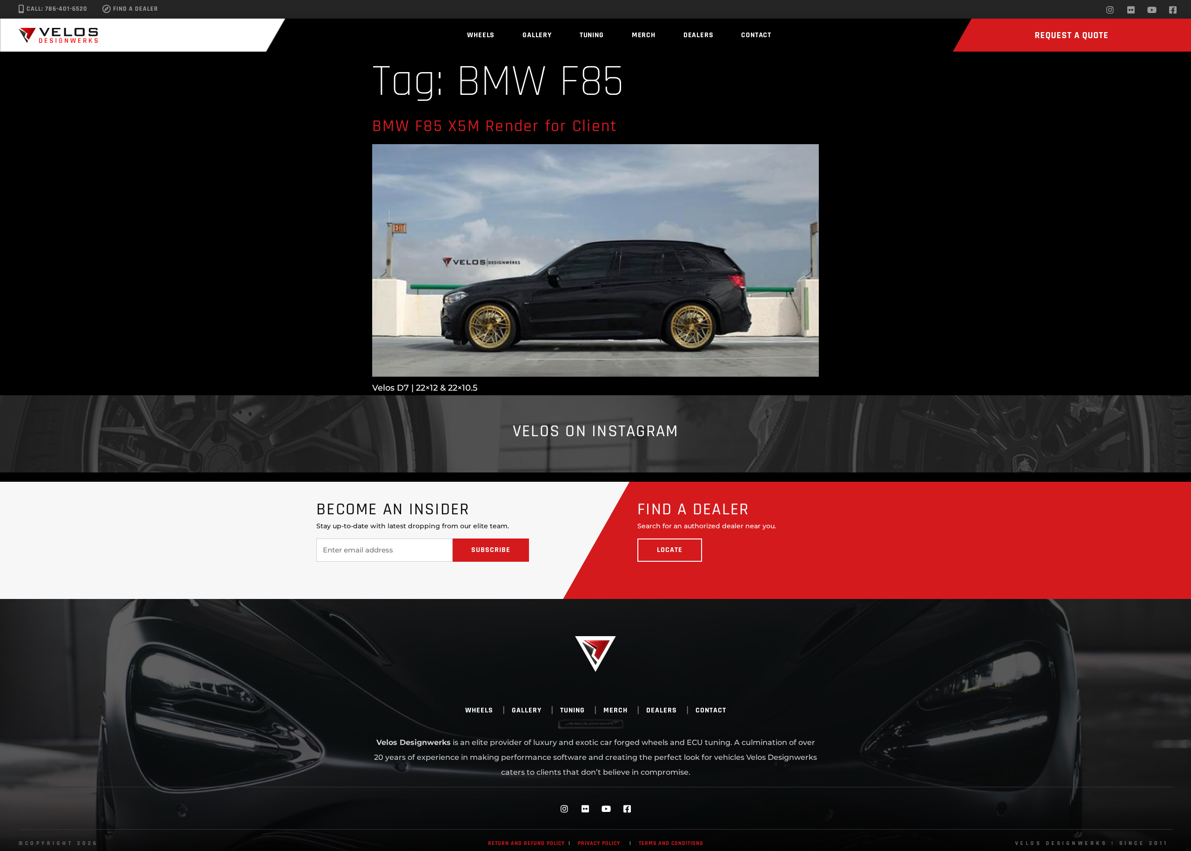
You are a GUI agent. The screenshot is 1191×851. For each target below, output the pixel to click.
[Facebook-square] (1173, 10)
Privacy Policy (599, 843)
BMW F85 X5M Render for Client (494, 126)
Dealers (698, 35)
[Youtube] (1152, 10)
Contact (756, 35)
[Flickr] (1131, 10)
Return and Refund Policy (526, 843)
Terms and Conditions (671, 843)
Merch (644, 35)
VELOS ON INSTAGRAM (596, 431)
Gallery (537, 35)
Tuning (592, 35)
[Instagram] (1110, 10)
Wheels (481, 35)
